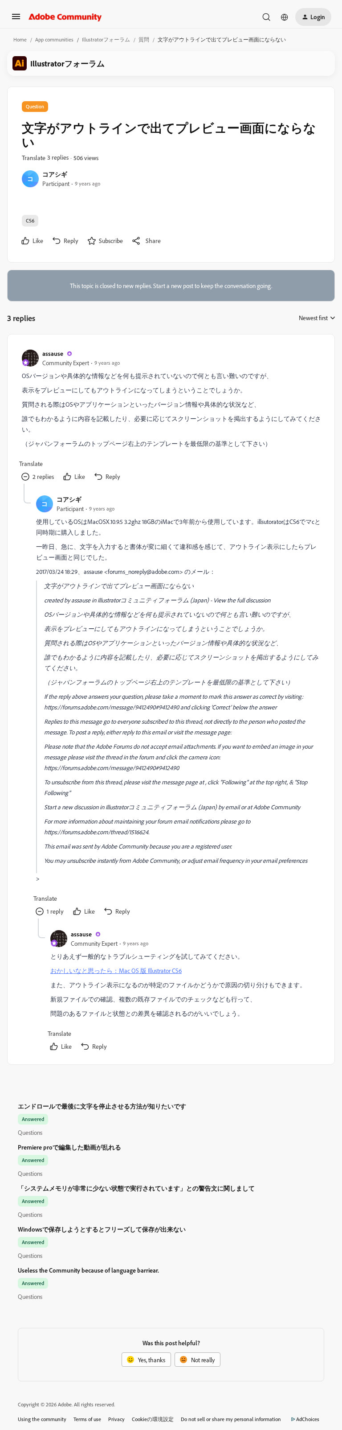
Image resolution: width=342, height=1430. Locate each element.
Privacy (116, 1419)
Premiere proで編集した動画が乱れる (69, 1147)
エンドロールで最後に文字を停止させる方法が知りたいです (102, 1106)
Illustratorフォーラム (106, 39)
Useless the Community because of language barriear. (88, 1270)
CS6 (30, 220)
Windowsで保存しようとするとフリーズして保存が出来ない (102, 1229)
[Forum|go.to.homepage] (65, 17)
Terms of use (87, 1419)
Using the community (42, 1419)
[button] (16, 19)
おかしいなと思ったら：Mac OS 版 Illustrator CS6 (116, 970)
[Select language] (284, 17)
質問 (143, 39)
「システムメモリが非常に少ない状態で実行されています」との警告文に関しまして (136, 1188)
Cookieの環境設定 (153, 1419)
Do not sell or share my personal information (231, 1419)
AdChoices (307, 1419)
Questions (30, 1132)
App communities (54, 39)
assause (52, 353)
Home (20, 39)
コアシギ (54, 174)
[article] (170, 416)
